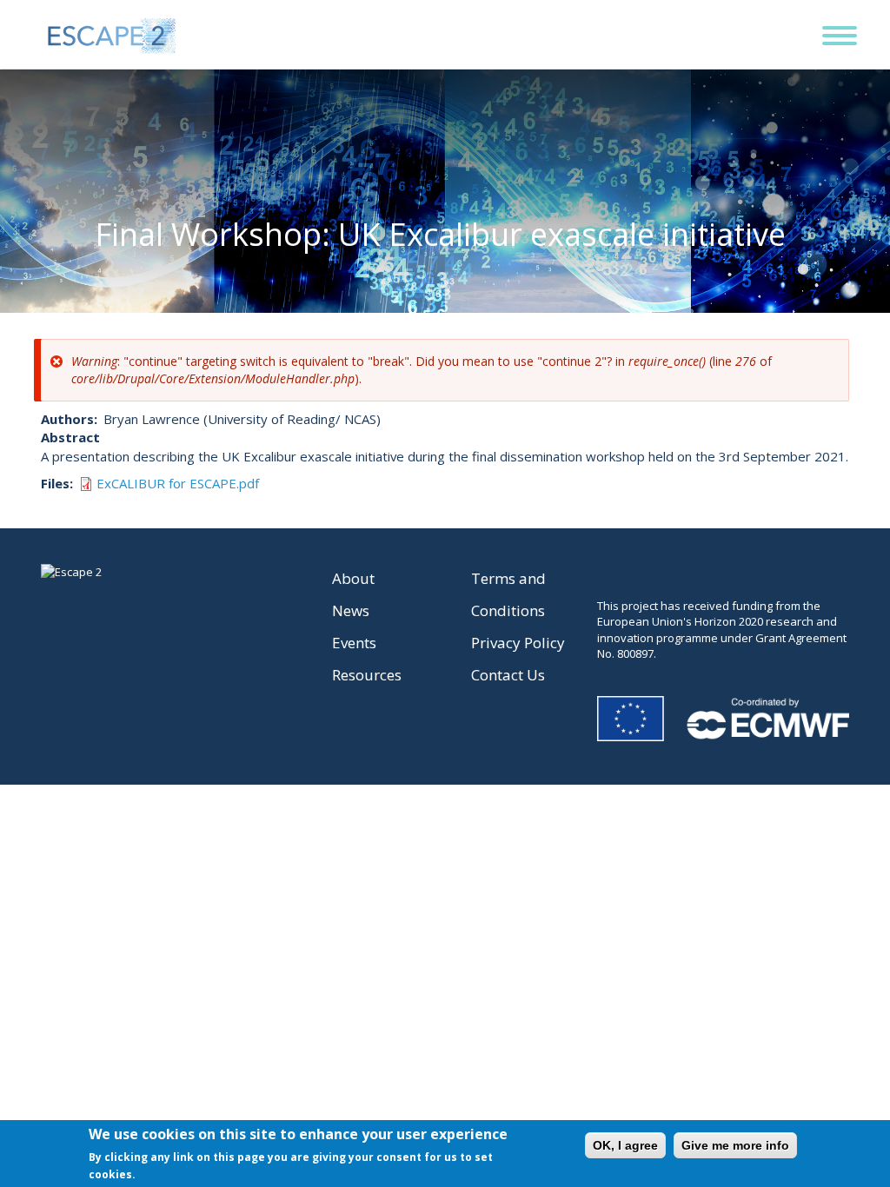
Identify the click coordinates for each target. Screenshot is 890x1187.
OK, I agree (625, 1145)
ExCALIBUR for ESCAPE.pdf (177, 483)
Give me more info (735, 1145)
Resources (367, 675)
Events (354, 643)
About (353, 578)
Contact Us (508, 675)
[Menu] (830, 24)
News (350, 610)
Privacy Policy (518, 643)
